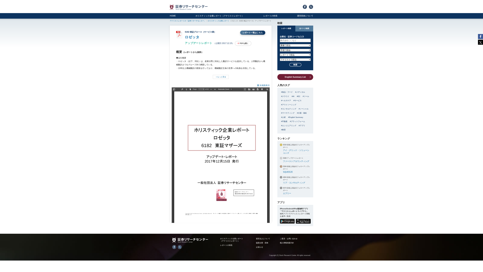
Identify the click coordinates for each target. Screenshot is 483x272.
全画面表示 (265, 85)
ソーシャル (304, 109)
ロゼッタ (192, 37)
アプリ (302, 126)
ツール (306, 96)
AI (293, 96)
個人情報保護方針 (287, 243)
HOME (173, 16)
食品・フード (287, 92)
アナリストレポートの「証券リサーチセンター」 (188, 21)
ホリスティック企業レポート (218, 21)
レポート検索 (286, 28)
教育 (284, 130)
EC (299, 96)
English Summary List (295, 77)
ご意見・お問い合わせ (288, 239)
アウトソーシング (289, 105)
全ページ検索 (304, 28)
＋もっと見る (220, 77)
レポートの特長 (270, 16)
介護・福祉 (302, 113)
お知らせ (259, 247)
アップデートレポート (198, 43)
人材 (284, 117)
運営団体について (305, 16)
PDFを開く (244, 43)
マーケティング (288, 113)
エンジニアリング (289, 126)
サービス (297, 100)
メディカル (300, 92)
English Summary (296, 117)
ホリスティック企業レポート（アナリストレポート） (219, 16)
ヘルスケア (286, 100)
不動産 (284, 121)
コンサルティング (289, 109)
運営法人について (263, 239)
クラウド (285, 96)
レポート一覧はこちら (253, 32)
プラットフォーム (298, 121)
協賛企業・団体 (262, 243)
